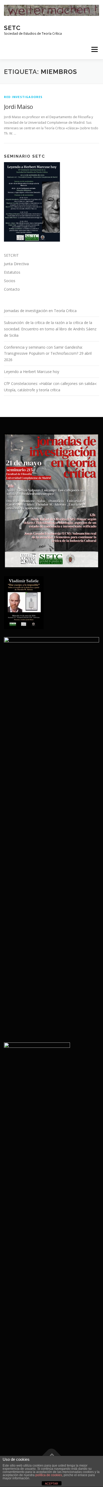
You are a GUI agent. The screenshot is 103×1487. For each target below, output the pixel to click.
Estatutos (12, 272)
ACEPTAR (51, 1483)
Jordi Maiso (18, 106)
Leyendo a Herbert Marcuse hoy (31, 371)
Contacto (12, 289)
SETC (12, 27)
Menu (94, 49)
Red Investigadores (23, 97)
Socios (9, 280)
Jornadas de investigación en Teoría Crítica (40, 310)
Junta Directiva (16, 263)
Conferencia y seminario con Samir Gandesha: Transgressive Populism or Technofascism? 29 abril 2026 (48, 353)
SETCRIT (11, 255)
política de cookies (48, 1475)
